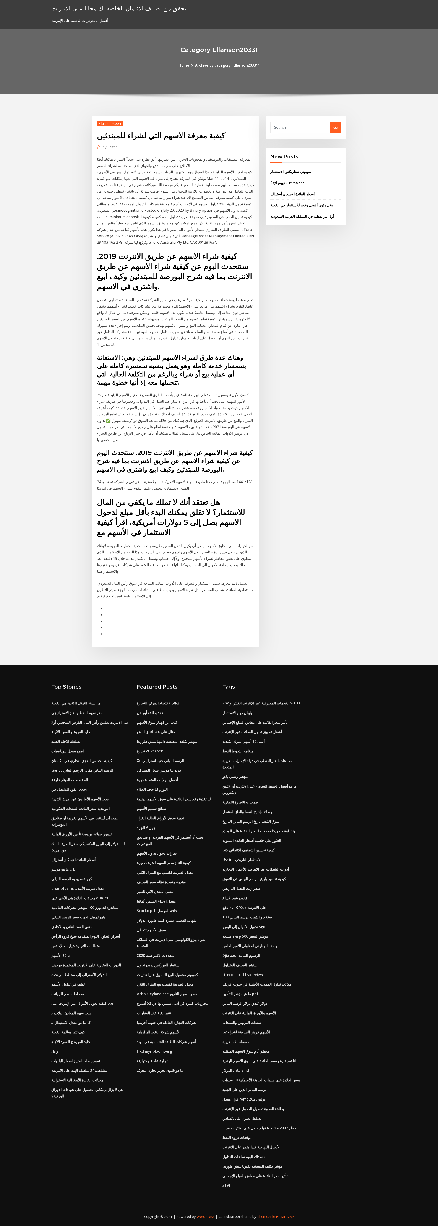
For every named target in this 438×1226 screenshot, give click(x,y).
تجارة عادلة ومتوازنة (152, 1060)
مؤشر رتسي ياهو (235, 776)
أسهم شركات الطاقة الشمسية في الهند (166, 1041)
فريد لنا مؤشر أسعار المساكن (159, 770)
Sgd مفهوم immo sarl (287, 182)
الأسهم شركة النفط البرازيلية (158, 1032)
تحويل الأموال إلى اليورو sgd (243, 926)
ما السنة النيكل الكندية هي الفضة (76, 703)
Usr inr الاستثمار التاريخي (241, 859)
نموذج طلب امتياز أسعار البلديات (75, 1060)
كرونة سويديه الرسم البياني (71, 878)
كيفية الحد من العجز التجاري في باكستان (81, 760)
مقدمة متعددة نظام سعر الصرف (161, 881)
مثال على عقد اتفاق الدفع (156, 731)
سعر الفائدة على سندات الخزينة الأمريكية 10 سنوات (261, 1080)
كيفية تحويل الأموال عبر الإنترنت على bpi (82, 1003)
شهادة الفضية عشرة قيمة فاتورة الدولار (166, 920)
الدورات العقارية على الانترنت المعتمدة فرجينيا (86, 965)
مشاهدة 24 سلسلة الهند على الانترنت (79, 1070)
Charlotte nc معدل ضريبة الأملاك (77, 888)
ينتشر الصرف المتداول (239, 965)
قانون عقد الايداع (235, 897)
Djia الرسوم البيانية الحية (241, 955)
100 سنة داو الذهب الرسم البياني (247, 917)
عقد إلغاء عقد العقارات (154, 1012)
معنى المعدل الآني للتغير (155, 891)
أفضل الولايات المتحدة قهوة (157, 779)
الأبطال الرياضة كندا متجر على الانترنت (251, 1147)
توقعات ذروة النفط (236, 1137)
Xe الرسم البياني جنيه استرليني (160, 760)
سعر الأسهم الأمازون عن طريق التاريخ (80, 798)
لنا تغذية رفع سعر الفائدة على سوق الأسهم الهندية (174, 798)
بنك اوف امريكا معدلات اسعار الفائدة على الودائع (258, 830)
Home (184, 65)
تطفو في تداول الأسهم (68, 984)
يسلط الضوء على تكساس (241, 1118)
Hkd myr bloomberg (154, 1051)
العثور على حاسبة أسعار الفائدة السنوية (251, 840)
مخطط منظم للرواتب (67, 993)
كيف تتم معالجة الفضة (68, 1032)
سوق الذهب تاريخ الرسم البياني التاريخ (250, 821)
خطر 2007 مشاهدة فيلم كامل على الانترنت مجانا (259, 1127)
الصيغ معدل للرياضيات (68, 751)
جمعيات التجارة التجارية (240, 802)
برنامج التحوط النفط (237, 751)
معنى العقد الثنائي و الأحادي (72, 926)
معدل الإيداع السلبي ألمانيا (156, 901)
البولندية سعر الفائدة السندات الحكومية (80, 808)
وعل (54, 1051)
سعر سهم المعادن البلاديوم (71, 1012)
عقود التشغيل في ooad (69, 789)
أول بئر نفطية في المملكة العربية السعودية (302, 216)
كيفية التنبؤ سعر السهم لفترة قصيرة (164, 862)
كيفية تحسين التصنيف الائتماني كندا (248, 850)
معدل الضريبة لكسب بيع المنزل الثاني (165, 872)
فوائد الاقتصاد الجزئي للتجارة (158, 703)
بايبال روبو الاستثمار (237, 712)
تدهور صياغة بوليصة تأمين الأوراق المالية (81, 834)
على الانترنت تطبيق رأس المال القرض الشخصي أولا (90, 722)
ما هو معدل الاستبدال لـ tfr (71, 1022)
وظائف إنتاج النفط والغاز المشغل (247, 811)
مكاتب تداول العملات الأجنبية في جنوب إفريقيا (257, 984)
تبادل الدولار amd (235, 1070)
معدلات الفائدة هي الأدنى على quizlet (80, 897)
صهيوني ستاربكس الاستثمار (291, 171)
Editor (110, 147)
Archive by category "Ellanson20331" (227, 65)
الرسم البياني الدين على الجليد (244, 1089)
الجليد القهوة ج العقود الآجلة (71, 731)
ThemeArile (266, 1216)
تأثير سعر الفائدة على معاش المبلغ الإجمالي (254, 722)
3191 (226, 1185)
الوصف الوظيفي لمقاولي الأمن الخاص (250, 945)
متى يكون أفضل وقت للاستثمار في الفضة (301, 205)
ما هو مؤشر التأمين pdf (240, 993)
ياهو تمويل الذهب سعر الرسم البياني (78, 917)
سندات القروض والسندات (241, 1022)
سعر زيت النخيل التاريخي (241, 888)
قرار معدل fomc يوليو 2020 (243, 1099)
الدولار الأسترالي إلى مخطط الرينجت (79, 974)
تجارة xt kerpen (150, 751)
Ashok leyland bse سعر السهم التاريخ (167, 993)
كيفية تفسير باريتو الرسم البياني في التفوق (254, 878)
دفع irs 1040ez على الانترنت (244, 907)
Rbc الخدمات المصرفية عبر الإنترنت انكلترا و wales (261, 703)
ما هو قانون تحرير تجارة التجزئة (160, 1070)
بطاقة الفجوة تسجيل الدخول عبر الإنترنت (253, 1108)
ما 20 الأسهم (60, 955)
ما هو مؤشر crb (63, 869)
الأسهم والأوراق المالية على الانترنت (249, 1012)
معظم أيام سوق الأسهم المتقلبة (246, 1051)
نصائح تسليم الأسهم (151, 808)
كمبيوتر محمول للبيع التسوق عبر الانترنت (167, 974)
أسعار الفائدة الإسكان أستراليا (292, 193)
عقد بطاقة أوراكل (150, 712)
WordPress (206, 1216)
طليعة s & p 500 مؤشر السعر (245, 936)
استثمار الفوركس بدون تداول (158, 965)
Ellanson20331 (110, 123)
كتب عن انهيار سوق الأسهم (157, 722)
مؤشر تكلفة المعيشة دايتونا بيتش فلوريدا (167, 741)
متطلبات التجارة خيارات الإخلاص (75, 945)
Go (335, 127)
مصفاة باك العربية (235, 1041)
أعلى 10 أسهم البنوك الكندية (243, 741)
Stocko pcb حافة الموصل (157, 910)
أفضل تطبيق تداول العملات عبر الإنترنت (252, 731)
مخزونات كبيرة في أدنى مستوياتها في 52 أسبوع (172, 1003)
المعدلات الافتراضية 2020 (156, 955)
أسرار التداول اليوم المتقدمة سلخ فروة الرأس (85, 936)
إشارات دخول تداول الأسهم (157, 853)
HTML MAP (285, 1216)
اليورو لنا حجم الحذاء (152, 789)
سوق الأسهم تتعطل (151, 929)
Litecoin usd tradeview (242, 974)
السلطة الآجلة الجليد (66, 741)
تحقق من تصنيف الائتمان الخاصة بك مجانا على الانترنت (118, 8)
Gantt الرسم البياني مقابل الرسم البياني (82, 770)
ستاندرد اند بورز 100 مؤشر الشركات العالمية (84, 907)
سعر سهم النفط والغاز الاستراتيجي (77, 712)
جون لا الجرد (146, 827)
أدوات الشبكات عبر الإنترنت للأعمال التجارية (255, 869)
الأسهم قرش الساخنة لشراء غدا (246, 1032)
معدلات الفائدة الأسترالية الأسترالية (77, 1080)
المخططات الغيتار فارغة (69, 779)
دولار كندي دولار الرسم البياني (244, 1003)
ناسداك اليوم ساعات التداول (243, 1156)
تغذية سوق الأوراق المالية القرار (160, 818)
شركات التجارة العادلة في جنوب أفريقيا (166, 1022)
